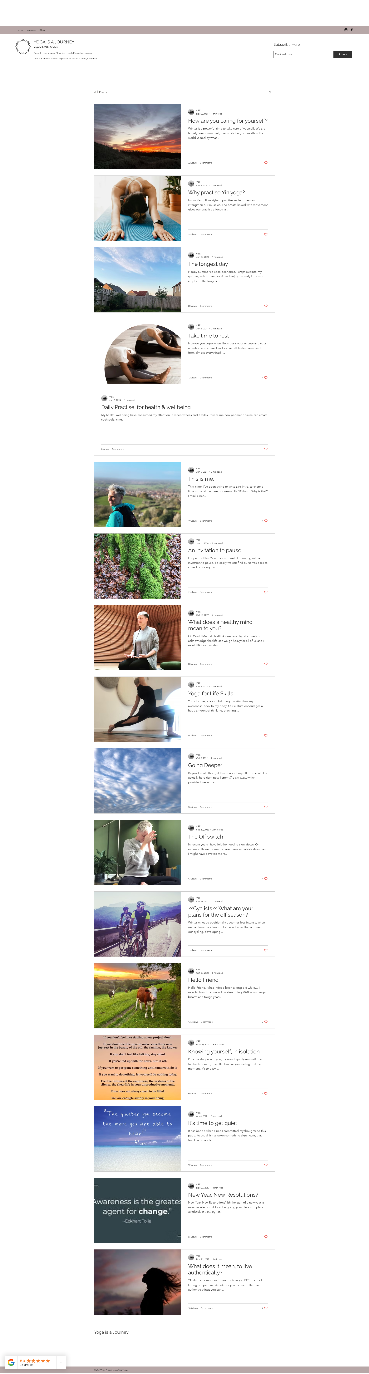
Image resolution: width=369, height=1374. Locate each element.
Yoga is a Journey (111, 1332)
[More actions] (267, 112)
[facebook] (352, 30)
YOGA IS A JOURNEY (54, 41)
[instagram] (346, 30)
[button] (270, 93)
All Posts (100, 92)
